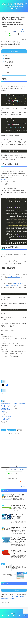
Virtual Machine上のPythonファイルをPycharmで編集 (6, 418)
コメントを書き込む (14, 590)
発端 (6, 56)
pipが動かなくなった (14, 277)
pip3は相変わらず (9, 62)
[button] (18, 34)
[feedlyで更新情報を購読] (7, 481)
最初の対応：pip (9, 59)
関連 (8, 72)
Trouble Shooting (11, 430)
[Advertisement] (14, 449)
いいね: (9, 70)
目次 (12, 51)
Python (4, 430)
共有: (8, 67)
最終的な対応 (8, 65)
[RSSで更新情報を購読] (20, 481)
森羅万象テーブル (6, 179)
